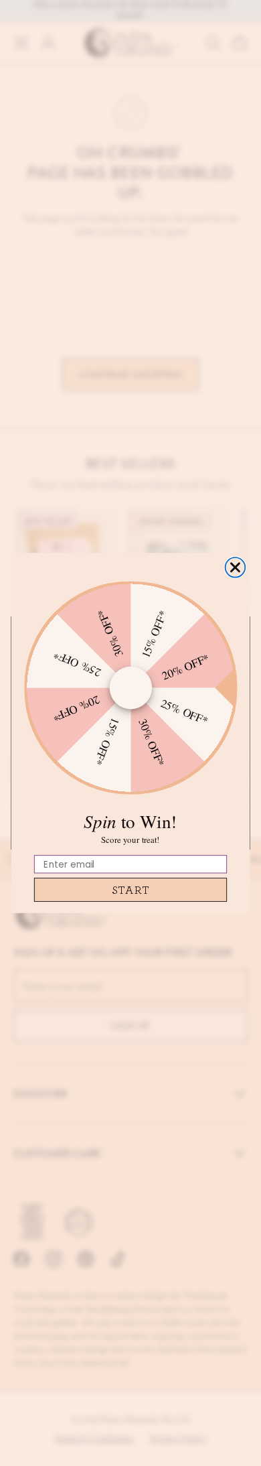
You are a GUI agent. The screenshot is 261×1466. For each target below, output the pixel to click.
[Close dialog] (236, 567)
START (131, 889)
